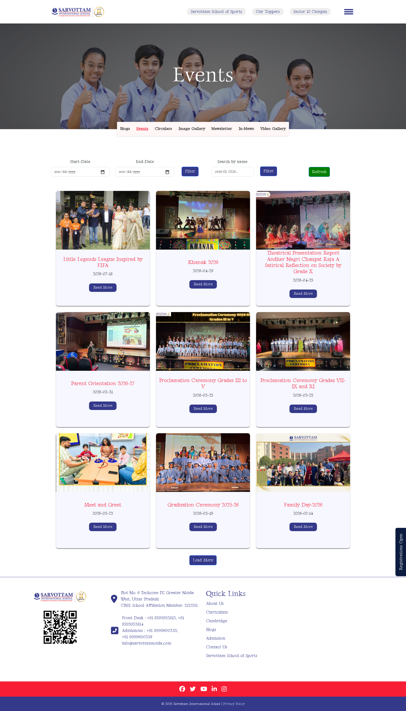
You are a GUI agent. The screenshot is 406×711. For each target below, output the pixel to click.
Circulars (163, 128)
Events (142, 128)
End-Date (145, 161)
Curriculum (217, 612)
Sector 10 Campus (310, 11)
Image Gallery (192, 128)
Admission (215, 638)
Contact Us (216, 647)
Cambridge (216, 620)
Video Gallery (273, 128)
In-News (246, 128)
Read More (102, 287)
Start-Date (80, 161)
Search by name (232, 161)
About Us (215, 603)
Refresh (319, 171)
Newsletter (221, 128)
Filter (190, 171)
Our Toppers (268, 11)
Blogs (125, 128)
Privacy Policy (234, 704)
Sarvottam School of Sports (216, 11)
